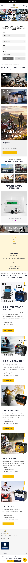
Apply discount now (9, 152)
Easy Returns (14, 245)
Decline (10, 560)
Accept (18, 560)
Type (4, 32)
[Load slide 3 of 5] (14, 19)
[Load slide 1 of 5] (11, 19)
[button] (2, 6)
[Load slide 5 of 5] (17, 19)
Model (4, 51)
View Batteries (8, 330)
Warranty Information (14, 268)
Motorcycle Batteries (14, 219)
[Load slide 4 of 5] (16, 19)
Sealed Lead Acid (9, 92)
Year (4, 39)
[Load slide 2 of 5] (12, 19)
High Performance (8, 76)
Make (4, 45)
